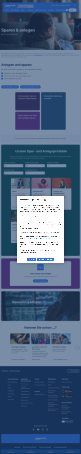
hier (36, 252)
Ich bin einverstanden (45, 259)
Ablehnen (32, 259)
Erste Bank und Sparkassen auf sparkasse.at (39, 238)
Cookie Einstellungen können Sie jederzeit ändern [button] (33, 217)
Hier (41, 207)
